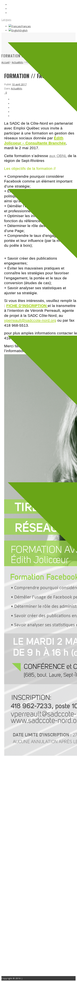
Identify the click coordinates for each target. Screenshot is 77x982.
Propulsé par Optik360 (36, 978)
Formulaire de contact (19, 950)
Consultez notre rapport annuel (24, 901)
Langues (6, 19)
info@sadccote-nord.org (29, 939)
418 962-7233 (23, 935)
